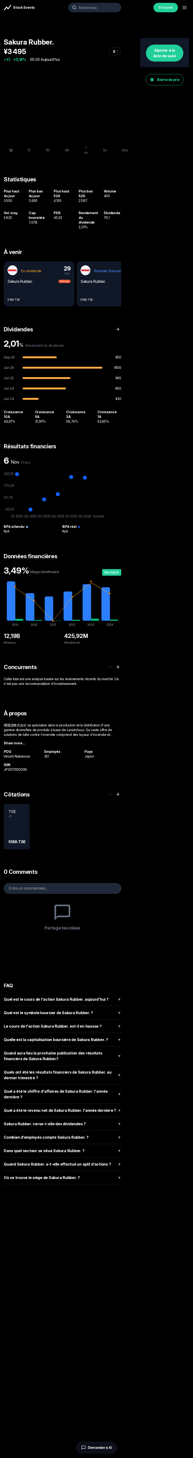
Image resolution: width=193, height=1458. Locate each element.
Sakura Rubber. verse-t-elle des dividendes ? (62, 1123)
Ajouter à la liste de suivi (164, 53)
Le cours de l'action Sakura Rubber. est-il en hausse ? (62, 1026)
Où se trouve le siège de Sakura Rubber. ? (62, 1177)
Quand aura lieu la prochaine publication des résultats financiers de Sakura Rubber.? (62, 1056)
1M (48, 150)
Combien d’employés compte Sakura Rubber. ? (62, 1137)
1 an (86, 150)
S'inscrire (165, 7)
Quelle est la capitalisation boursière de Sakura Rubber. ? (62, 1039)
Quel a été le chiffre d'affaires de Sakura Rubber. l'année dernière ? (62, 1094)
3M (67, 150)
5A (105, 150)
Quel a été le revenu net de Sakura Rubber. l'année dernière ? (62, 1110)
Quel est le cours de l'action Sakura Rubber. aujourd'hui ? (62, 999)
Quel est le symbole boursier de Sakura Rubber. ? (62, 1012)
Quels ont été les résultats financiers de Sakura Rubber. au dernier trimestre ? (62, 1075)
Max (125, 150)
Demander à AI (100, 1448)
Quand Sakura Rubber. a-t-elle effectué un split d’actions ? (62, 1164)
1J (10, 150)
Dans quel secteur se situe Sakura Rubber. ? (62, 1150)
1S (29, 150)
